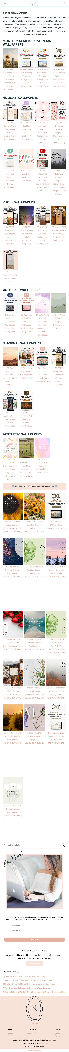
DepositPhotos (45, 1043)
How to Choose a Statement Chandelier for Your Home (27, 980)
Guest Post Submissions (58, 1034)
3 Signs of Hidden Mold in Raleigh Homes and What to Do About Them (34, 992)
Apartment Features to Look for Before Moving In (25, 976)
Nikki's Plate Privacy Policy (34, 1050)
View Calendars (34, 963)
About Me (10, 1033)
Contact (58, 1033)
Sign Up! (29, 1033)
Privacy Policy (10, 1034)
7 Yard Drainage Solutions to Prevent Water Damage (26, 988)
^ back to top (34, 1023)
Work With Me (58, 1036)
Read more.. (59, 919)
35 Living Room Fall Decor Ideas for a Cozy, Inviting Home (29, 984)
